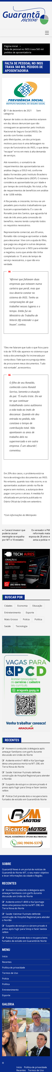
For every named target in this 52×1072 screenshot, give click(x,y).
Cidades (8, 605)
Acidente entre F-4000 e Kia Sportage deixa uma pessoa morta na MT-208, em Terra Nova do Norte (23, 763)
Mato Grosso (11, 619)
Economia (22, 605)
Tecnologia (21, 626)
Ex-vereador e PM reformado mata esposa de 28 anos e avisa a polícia (39, 535)
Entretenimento (12, 612)
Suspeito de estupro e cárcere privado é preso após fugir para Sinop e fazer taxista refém (24, 787)
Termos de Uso (10, 973)
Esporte (30, 612)
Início (5, 956)
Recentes (7, 962)
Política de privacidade (13, 967)
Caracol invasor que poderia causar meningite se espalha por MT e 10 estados (13, 535)
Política (38, 619)
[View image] (14, 1020)
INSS (32, 147)
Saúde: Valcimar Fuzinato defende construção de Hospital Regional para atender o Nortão (26, 775)
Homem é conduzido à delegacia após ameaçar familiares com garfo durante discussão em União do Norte (23, 751)
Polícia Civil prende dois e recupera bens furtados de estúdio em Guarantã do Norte (24, 798)
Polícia (26, 619)
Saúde (7, 626)
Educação (37, 605)
